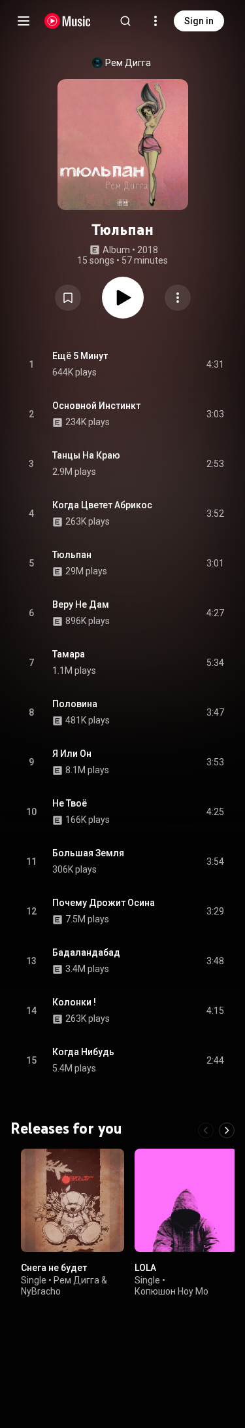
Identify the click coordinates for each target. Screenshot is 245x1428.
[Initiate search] (125, 20)
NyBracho (41, 1291)
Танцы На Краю (86, 455)
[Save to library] (68, 297)
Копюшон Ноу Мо (171, 1291)
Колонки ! (74, 1002)
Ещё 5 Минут (80, 356)
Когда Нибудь (83, 1052)
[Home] (67, 21)
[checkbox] (215, 364)
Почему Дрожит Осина (103, 902)
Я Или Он (71, 753)
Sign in (199, 21)
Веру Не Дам (80, 604)
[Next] (227, 1130)
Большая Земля (88, 853)
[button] (68, 298)
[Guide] (23, 21)
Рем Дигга (128, 63)
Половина (74, 704)
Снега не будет (54, 1267)
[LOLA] (186, 1200)
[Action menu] (178, 298)
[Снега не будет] (72, 1200)
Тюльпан (71, 554)
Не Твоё (69, 803)
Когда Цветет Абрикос (102, 505)
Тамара (68, 654)
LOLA (145, 1267)
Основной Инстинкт (96, 405)
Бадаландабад (86, 952)
